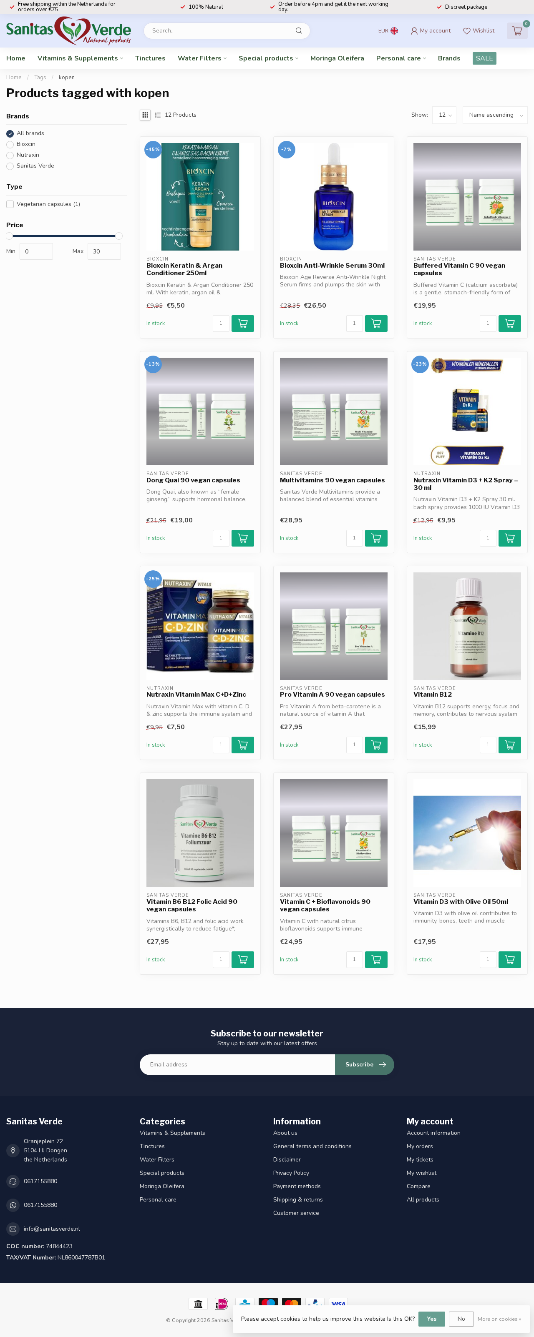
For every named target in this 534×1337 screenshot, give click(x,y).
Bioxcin (26, 144)
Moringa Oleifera (337, 58)
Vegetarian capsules (48, 204)
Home (15, 58)
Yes (431, 1319)
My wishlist (421, 1173)
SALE (484, 58)
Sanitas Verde (35, 166)
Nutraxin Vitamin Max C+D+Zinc (196, 694)
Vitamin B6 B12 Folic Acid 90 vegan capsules (191, 905)
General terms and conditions (312, 1146)
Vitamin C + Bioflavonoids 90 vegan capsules (325, 905)
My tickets (420, 1160)
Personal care (398, 58)
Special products (266, 58)
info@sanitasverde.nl (52, 1229)
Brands (449, 58)
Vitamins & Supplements (78, 58)
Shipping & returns (298, 1200)
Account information (434, 1133)
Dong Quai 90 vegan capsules (193, 480)
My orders (420, 1146)
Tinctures (150, 58)
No (461, 1319)
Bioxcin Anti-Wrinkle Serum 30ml (332, 265)
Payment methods (297, 1186)
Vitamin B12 (432, 694)
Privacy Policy (291, 1173)
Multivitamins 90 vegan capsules (332, 480)
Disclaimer (287, 1160)
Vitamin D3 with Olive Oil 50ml (460, 902)
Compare (419, 1186)
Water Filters (200, 58)
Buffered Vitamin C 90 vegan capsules (459, 269)
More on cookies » (499, 1318)
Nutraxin (28, 155)
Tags (40, 77)
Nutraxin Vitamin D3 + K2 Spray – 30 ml (465, 484)
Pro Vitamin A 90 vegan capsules (332, 694)
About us (285, 1133)
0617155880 (40, 1181)
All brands (30, 133)
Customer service (296, 1213)
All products (423, 1200)
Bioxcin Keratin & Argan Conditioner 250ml (184, 269)
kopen (67, 77)
